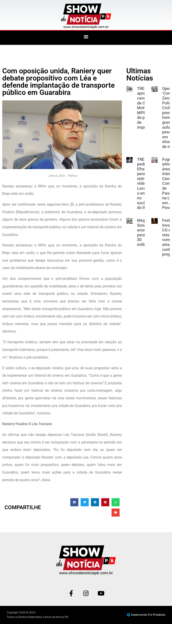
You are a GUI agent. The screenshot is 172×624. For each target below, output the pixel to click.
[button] (86, 36)
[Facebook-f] (71, 593)
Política (72, 175)
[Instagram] (86, 593)
